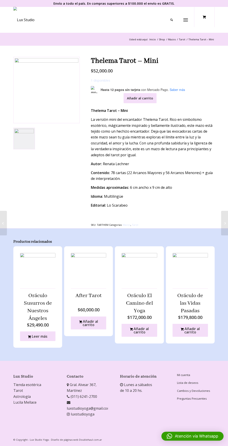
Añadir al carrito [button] (90, 323)
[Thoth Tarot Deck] (224, 223)
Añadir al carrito (140, 98)
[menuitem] (173, 20)
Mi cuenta (183, 375)
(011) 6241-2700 (83, 396)
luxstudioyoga (82, 414)
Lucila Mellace (25, 402)
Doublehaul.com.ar (90, 439)
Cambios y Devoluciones (193, 391)
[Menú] (185, 20)
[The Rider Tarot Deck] (3, 223)
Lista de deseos (187, 383)
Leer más (39, 336)
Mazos (126, 224)
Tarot (135, 224)
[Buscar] (171, 20)
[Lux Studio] (24, 20)
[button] (192, 436)
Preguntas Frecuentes (192, 399)
